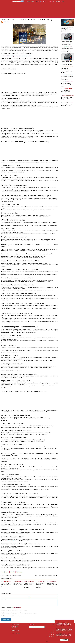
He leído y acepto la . (11, 607)
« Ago (47, 641)
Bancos (32, 1)
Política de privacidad (16, 633)
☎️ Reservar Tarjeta (59, 1)
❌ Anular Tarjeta (51, 1)
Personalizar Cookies (15, 630)
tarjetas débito (12, 571)
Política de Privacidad (16, 607)
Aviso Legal (14, 627)
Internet (2, 571)
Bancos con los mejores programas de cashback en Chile (46, 575)
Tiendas (37, 1)
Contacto (13, 629)
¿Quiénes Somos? (15, 626)
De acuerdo (64, 639)
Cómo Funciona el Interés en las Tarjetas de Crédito (11, 575)
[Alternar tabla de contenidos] (14, 69)
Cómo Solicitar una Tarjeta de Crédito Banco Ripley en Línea (17, 56)
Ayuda (28, 1)
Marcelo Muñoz (6, 21)
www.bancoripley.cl (9, 540)
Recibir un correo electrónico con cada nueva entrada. (14, 615)
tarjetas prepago (19, 571)
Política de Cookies (15, 631)
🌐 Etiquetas (42, 1)
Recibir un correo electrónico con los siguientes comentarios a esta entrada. (19, 613)
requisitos (7, 571)
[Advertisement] (37, 10)
